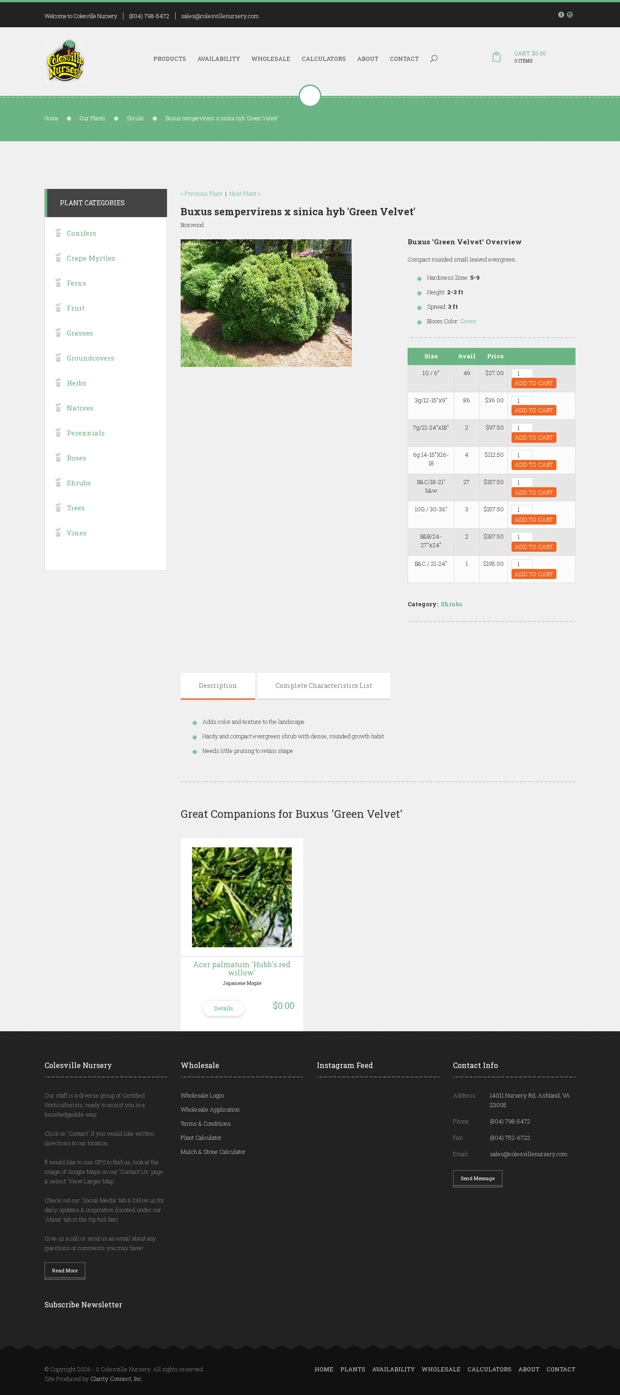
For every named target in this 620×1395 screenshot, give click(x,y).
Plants (352, 1369)
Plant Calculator (201, 1137)
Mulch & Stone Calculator (213, 1152)
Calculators (324, 58)
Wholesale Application (210, 1109)
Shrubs (135, 118)
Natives (80, 407)
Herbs (76, 382)
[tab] (218, 685)
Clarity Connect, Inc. (116, 1379)
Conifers (81, 232)
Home (51, 118)
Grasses (80, 332)
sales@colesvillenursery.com (220, 16)
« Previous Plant (201, 193)
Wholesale (270, 58)
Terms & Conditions (206, 1123)
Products (169, 58)
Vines (77, 532)
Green (468, 321)
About (368, 58)
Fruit (75, 307)
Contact (404, 58)
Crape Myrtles (91, 257)
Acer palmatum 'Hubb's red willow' (241, 968)
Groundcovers (90, 357)
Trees (76, 507)
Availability (218, 58)
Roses (76, 457)
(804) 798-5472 (149, 16)
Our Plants (92, 118)
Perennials (86, 432)
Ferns (76, 282)
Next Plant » (245, 193)
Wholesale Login (202, 1095)
